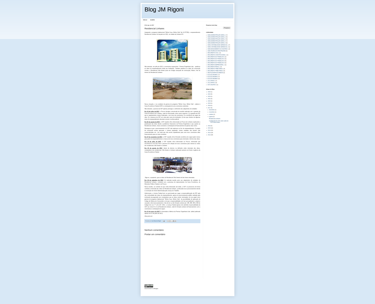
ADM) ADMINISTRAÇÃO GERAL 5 (217, 43)
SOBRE (152, 20)
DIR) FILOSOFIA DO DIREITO (215, 72)
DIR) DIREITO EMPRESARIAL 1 (216, 65)
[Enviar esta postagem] (163, 221)
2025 (209, 92)
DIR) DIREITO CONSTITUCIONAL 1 (217, 55)
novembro (212, 112)
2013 (209, 132)
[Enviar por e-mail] (168, 221)
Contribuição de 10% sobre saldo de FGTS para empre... (218, 121)
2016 (209, 125)
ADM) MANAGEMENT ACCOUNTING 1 (218, 49)
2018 (209, 105)
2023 (209, 96)
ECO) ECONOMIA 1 (213, 74)
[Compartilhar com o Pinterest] (175, 221)
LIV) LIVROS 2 (211, 82)
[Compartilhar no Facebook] (174, 221)
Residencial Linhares (214, 118)
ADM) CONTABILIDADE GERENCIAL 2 (218, 47)
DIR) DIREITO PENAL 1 (214, 66)
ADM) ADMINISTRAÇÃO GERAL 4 (217, 41)
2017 (209, 108)
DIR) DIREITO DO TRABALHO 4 (216, 62)
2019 (209, 103)
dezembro (212, 109)
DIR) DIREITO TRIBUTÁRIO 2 (215, 70)
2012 (209, 135)
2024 (209, 94)
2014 (209, 130)
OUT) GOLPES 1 (212, 84)
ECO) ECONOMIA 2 (213, 76)
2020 (209, 101)
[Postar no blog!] (170, 221)
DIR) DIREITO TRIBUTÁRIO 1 (215, 68)
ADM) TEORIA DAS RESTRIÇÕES (217, 51)
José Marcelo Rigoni (156, 221)
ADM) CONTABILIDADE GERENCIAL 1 (218, 45)
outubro (211, 114)
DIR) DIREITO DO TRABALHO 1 (216, 57)
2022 (209, 98)
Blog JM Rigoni (164, 9)
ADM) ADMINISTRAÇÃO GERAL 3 (217, 39)
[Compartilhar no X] (172, 221)
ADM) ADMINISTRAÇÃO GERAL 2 (217, 37)
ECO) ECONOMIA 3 (213, 78)
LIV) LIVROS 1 (211, 80)
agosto (211, 116)
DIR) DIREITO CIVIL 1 (213, 53)
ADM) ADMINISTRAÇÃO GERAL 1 (217, 35)
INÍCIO (145, 20)
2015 (209, 128)
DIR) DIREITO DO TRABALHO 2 (216, 58)
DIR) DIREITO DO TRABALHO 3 (216, 61)
